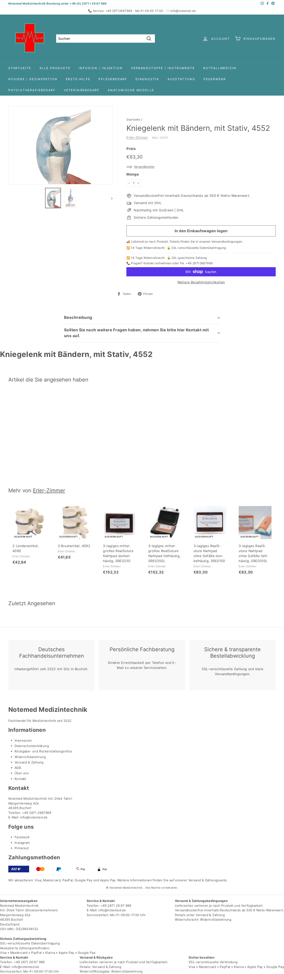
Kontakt (20, 779)
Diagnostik (147, 79)
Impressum (23, 740)
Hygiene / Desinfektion (33, 79)
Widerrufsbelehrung (30, 757)
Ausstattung (181, 79)
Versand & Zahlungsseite (207, 880)
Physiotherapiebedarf (32, 90)
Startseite (19, 68)
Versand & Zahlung (29, 762)
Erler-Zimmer (137, 137)
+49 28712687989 (118, 10)
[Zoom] (60, 145)
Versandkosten (144, 166)
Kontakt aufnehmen (157, 263)
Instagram (22, 843)
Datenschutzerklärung (32, 746)
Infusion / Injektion (101, 68)
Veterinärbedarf (81, 90)
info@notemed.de (183, 10)
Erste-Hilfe (78, 79)
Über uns (22, 773)
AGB (18, 768)
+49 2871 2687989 (36, 813)
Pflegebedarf (113, 79)
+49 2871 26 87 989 (115, 906)
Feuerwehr (215, 79)
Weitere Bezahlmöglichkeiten (201, 282)
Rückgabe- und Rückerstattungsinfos (43, 751)
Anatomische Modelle (131, 90)
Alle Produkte (55, 68)
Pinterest (22, 848)
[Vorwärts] (109, 197)
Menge (132, 174)
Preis (131, 149)
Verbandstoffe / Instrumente (163, 68)
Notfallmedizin (219, 68)
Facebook (22, 837)
